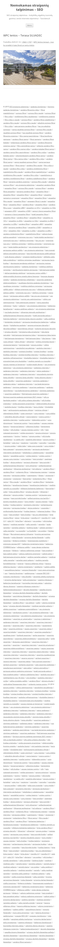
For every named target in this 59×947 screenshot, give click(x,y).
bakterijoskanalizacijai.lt (12, 589)
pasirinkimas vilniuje (25, 328)
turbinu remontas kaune (45, 341)
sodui (5, 492)
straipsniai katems (10, 345)
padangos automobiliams (27, 609)
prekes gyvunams (27, 433)
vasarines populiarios (42, 632)
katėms (24, 436)
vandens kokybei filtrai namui (43, 149)
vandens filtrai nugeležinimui (36, 172)
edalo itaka (22, 446)
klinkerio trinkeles (19, 541)
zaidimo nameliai (28, 899)
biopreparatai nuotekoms (37, 541)
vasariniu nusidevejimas (45, 655)
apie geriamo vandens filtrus (25, 126)
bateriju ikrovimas (16, 573)
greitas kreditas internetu (21, 694)
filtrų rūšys (9, 116)
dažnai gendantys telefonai (15, 273)
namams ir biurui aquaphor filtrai (17, 214)
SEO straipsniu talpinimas (19, 107)
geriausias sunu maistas (20, 834)
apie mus (15, 443)
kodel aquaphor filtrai (40, 214)
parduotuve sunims (20, 612)
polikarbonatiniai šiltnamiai (13, 465)
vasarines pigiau (45, 629)
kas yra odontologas (40, 514)
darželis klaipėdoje (40, 596)
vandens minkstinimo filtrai (13, 234)
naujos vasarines (30, 629)
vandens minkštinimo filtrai (37, 169)
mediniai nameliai (17, 524)
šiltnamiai (44, 492)
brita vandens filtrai (16, 492)
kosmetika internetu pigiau (32, 583)
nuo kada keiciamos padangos (26, 390)
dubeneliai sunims (39, 420)
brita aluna (25, 518)
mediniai (48, 860)
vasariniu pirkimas (16, 629)
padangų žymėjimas (38, 107)
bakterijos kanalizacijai (12, 583)
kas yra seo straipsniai (39, 296)
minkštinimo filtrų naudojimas (26, 116)
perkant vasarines (42, 658)
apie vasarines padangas (44, 665)
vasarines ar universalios (22, 619)
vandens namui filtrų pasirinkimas (16, 152)
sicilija (5, 681)
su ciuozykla (20, 531)
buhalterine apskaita (18, 325)
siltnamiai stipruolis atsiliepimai (33, 312)
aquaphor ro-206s (10, 224)
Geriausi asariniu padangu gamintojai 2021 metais (22, 397)
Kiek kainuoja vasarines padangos (35, 394)
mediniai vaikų (8, 864)
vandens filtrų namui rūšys (20, 149)
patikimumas (30, 573)
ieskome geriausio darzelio (45, 328)
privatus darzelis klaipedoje (19, 606)
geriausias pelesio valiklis (20, 296)
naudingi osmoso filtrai (12, 133)
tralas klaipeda (17, 537)
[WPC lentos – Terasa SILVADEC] (29, 67)
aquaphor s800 (19, 208)
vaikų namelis (31, 524)
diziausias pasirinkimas (21, 642)
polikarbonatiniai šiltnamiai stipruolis (17, 315)
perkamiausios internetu (21, 844)
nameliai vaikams (18, 527)
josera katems (31, 417)
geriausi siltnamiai (31, 462)
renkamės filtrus (22, 472)
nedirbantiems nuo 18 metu (13, 678)
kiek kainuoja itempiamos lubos (24, 335)
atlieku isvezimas (9, 609)
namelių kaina (21, 864)
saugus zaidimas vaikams (24, 309)
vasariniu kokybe (9, 632)
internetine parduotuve (12, 452)
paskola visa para (47, 674)
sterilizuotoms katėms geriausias (25, 270)
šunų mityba (29, 501)
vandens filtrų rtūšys (38, 152)
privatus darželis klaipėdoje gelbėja (26, 593)
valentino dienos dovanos (35, 926)
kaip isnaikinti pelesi (11, 674)
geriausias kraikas (19, 508)
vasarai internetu (9, 661)
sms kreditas (31, 678)
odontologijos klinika (11, 413)
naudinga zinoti (9, 635)
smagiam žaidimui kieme (32, 257)
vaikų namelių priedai (26, 903)
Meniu (29, 25)
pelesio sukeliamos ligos (29, 674)
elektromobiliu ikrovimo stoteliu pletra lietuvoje (21, 276)
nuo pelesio (30, 603)
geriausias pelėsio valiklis (13, 250)
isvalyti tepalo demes (35, 364)
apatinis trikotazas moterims (28, 586)
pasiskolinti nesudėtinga (25, 348)
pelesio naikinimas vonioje (30, 550)
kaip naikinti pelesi (10, 554)
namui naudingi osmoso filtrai (23, 129)
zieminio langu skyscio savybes (30, 319)
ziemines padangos (40, 381)
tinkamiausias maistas (38, 472)
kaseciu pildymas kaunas (26, 906)
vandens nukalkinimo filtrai (36, 178)
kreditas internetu (46, 355)
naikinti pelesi (47, 554)
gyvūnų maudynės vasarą (13, 501)
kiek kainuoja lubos (33, 338)
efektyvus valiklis (23, 547)
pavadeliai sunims (17, 456)
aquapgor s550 (10, 211)
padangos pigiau (9, 384)
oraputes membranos (11, 576)
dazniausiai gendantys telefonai (23, 263)
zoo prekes (37, 521)
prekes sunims (44, 456)
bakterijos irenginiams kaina (33, 544)
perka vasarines (39, 635)
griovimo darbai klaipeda (34, 537)
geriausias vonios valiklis (36, 273)
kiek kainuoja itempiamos (14, 338)
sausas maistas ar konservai (14, 364)
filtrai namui (20, 165)
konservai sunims (20, 423)
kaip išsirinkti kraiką (29, 847)
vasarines (7, 625)
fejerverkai (27, 479)
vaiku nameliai (8, 531)
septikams (38, 567)
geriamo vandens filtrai (26, 191)
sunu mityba (49, 446)
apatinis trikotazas (45, 580)
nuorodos (33, 443)
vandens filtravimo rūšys (29, 110)
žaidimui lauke (32, 527)
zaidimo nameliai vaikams (37, 557)
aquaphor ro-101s (33, 208)
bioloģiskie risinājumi (13, 322)
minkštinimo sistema (47, 116)
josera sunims (44, 417)
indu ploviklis (26, 576)
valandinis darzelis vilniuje (15, 417)
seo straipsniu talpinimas (25, 185)
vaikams (22, 306)
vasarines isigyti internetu (38, 651)
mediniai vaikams (10, 867)
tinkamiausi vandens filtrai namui (23, 142)
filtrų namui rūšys (21, 159)
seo (6, 573)
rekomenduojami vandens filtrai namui (30, 155)
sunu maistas (39, 413)
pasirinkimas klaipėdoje (22, 596)
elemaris (27, 521)
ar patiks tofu (19, 439)
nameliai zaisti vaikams (25, 560)
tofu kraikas (15, 430)
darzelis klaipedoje (30, 589)
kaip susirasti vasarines (41, 661)
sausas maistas (41, 501)
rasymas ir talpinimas (42, 619)
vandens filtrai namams (22, 942)
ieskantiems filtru (39, 479)
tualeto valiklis (49, 567)
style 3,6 (10, 521)
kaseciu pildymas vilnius (34, 563)
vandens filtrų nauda (11, 123)
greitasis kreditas (25, 351)
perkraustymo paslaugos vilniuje (20, 410)
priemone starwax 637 (11, 544)
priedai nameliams (10, 860)
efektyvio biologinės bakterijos (32, 488)
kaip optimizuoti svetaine (25, 302)
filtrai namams (35, 139)
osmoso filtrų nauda (35, 113)
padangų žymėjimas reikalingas (23, 279)
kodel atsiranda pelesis (42, 315)
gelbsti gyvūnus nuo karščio (38, 498)
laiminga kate (24, 345)
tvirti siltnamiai (31, 465)
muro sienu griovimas (46, 570)
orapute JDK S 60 (42, 573)
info (42, 430)
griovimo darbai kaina (13, 580)
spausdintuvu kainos (12, 570)
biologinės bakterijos (36, 821)
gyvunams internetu (23, 449)
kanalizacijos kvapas (20, 485)
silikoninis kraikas (32, 426)
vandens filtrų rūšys (36, 159)
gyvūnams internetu (31, 505)
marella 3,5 (45, 518)
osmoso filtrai (21, 113)
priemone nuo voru (25, 237)
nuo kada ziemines (12, 312)
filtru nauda (14, 482)
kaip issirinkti (45, 462)
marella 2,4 (35, 518)
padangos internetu (41, 368)
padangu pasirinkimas (21, 730)
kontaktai (6, 443)
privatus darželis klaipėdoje (29, 599)
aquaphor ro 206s (44, 231)
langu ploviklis (8, 381)
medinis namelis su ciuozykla (39, 361)
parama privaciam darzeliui (38, 325)
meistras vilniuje (41, 410)
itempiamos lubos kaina (47, 335)
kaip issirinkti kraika (18, 498)
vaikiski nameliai (46, 527)
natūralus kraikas (27, 851)
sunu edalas (50, 413)
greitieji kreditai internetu (28, 355)
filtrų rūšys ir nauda (12, 120)
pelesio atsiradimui (40, 668)
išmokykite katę (16, 749)
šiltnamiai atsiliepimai (22, 469)
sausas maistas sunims (30, 430)
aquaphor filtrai (10, 188)
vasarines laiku (18, 625)
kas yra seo (40, 240)
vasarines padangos (23, 381)
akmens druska (47, 681)
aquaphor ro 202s (29, 231)
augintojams (32, 475)
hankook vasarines (24, 635)
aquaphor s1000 (24, 211)
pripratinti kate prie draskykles (14, 361)
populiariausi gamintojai (12, 668)
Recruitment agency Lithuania (22, 534)
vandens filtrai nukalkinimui (43, 120)
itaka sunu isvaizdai (35, 446)
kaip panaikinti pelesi (11, 896)
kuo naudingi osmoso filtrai (33, 133)
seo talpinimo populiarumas (31, 616)
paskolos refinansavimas (12, 358)
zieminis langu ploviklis (24, 377)
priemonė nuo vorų (10, 240)
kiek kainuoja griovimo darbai (14, 557)
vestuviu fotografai (29, 570)
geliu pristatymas (29, 580)
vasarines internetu (27, 622)
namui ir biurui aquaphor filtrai (44, 211)
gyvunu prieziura (42, 433)
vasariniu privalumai (46, 645)
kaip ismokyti (38, 459)
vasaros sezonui (27, 658)
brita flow (19, 521)
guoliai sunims (24, 420)
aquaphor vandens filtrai (45, 185)
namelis (37, 870)
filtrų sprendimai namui (26, 146)
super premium (26, 413)
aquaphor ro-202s (16, 221)
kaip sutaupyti (8, 449)
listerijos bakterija (10, 319)
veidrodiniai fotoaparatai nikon (15, 684)
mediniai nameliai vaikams (42, 606)
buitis (15, 306)
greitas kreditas (40, 351)
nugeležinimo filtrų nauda (13, 172)
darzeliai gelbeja (9, 328)
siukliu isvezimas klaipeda (21, 877)
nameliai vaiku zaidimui (21, 873)
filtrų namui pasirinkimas (29, 136)
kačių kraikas (26, 514)
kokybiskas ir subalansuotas (33, 452)
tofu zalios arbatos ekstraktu (29, 400)
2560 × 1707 (27, 42)
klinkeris (15, 550)
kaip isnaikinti (47, 550)
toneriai (20, 563)
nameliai (41, 524)
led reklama (36, 469)
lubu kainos (46, 338)
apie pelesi (27, 668)
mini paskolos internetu (40, 746)
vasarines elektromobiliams (25, 638)
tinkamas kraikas (43, 511)
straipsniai (49, 475)
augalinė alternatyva (33, 439)
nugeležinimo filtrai (33, 234)
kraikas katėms (16, 505)
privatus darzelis (11, 332)
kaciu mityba (38, 407)
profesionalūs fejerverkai (12, 511)
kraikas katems (30, 511)
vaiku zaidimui (49, 319)
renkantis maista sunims (37, 684)
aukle (38, 603)
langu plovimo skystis (43, 377)
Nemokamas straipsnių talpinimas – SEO (29, 7)
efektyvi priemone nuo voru (25, 289)
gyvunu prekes (36, 345)
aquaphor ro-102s (49, 208)
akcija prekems (16, 462)
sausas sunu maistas (11, 459)
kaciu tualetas (34, 423)
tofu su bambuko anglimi (12, 740)
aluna (17, 518)
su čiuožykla (31, 531)
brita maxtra (8, 854)
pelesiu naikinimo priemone (29, 554)
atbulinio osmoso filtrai (46, 123)
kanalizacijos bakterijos (39, 485)
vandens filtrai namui (20, 139)
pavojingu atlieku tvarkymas (43, 576)
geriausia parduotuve (41, 449)
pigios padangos (43, 371)
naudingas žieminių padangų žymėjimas (33, 283)
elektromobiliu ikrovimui (45, 403)
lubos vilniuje (20, 341)
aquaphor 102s (14, 231)
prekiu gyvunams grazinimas (24, 403)
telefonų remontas (27, 240)
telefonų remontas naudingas (29, 260)
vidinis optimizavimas (24, 687)
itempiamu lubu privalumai (29, 332)
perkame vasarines (26, 665)
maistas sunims (31, 495)
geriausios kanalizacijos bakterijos (36, 322)
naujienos (24, 443)
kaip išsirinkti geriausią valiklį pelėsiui (41, 253)
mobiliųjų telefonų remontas (31, 286)
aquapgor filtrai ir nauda (36, 201)
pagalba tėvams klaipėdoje (15, 932)
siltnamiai (30, 341)
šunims (17, 436)
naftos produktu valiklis (18, 681)
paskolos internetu (43, 348)
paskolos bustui (10, 407)
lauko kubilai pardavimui (43, 237)
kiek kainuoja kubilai (47, 270)
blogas (41, 475)
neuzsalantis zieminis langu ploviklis (17, 717)
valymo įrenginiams (25, 567)
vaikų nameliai (24, 860)
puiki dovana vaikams (13, 257)
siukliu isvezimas (9, 883)
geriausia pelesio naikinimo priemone (17, 671)
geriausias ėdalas (19, 475)
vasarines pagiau (32, 648)
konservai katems (17, 426)
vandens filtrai (28, 204)
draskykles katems (31, 358)
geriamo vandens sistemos (19, 182)
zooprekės (45, 508)
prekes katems (31, 456)
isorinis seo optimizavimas (31, 299)
